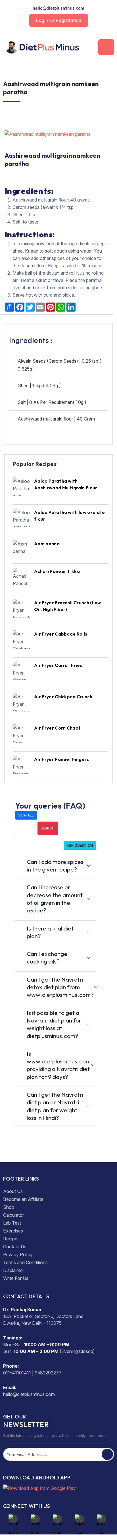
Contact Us (14, 1246)
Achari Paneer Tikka (57, 571)
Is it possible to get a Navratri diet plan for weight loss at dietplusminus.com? (54, 1024)
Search (48, 828)
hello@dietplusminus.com (58, 8)
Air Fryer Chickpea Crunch (63, 696)
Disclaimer (13, 1270)
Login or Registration (58, 20)
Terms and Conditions (25, 1262)
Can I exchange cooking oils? (47, 957)
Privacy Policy (18, 1254)
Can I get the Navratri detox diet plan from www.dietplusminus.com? (60, 987)
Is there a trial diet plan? (50, 932)
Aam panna (47, 543)
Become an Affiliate (23, 1199)
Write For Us (15, 1278)
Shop (8, 1207)
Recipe (10, 1239)
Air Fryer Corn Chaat (57, 728)
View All (26, 815)
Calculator (13, 1215)
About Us (13, 1191)
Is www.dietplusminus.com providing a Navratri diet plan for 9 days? (59, 1065)
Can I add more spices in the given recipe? (55, 865)
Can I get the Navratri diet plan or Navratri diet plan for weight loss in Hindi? (55, 1106)
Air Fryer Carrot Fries (58, 665)
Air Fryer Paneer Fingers (61, 759)
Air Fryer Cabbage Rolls (60, 634)
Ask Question (80, 845)
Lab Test (12, 1223)
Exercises (13, 1231)
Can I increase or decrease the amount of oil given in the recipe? (55, 898)
